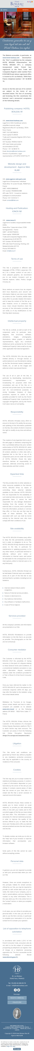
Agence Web (15, 1035)
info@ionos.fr (11, 251)
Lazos (17, 1030)
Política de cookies (10, 1028)
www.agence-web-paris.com (16, 179)
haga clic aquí (10, 1046)
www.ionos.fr (11, 220)
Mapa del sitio (25, 1028)
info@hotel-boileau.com (20, 986)
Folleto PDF (17, 1002)
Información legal (17, 1025)
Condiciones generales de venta (17, 1027)
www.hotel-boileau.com (11, 58)
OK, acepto (17, 1049)
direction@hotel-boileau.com (16, 151)
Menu (5, 10)
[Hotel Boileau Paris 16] (17, 4)
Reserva (26, 10)
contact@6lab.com (12, 200)
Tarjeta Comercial (17, 998)
